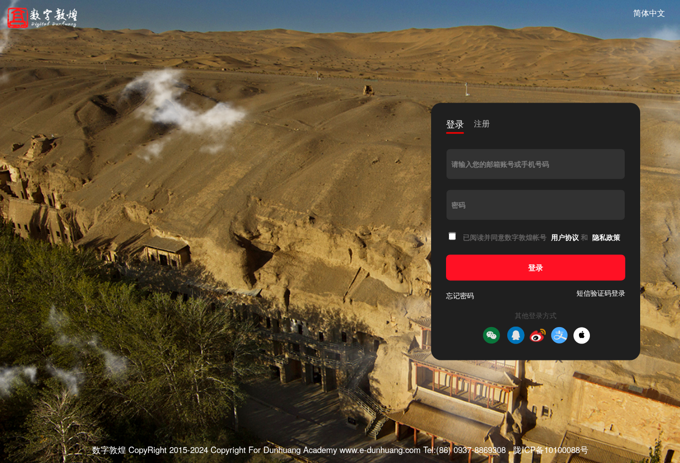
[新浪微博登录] (538, 336)
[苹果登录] (581, 335)
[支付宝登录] (559, 336)
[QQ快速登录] (516, 336)
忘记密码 (460, 296)
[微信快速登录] (491, 336)
